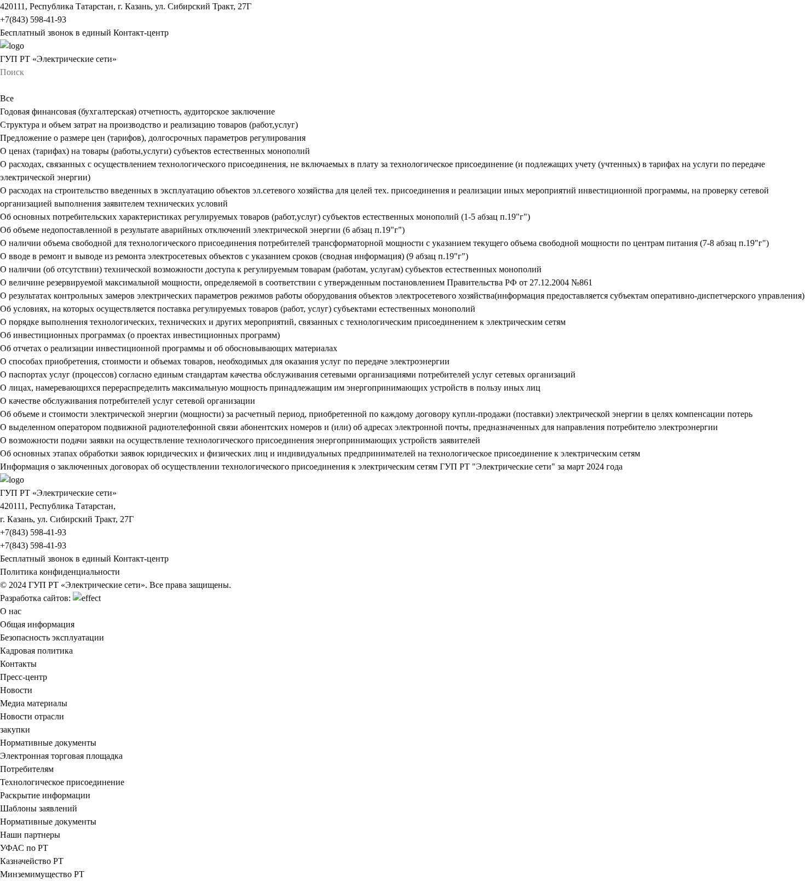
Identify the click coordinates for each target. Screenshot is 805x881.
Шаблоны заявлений (38, 808)
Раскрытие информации (45, 795)
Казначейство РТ (32, 861)
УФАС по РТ (24, 848)
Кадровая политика (36, 650)
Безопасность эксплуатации (52, 637)
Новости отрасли (32, 716)
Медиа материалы (33, 703)
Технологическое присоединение (62, 782)
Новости (16, 690)
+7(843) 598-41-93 (33, 19)
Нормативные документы (48, 742)
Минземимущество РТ (42, 874)
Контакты (18, 663)
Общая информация (37, 624)
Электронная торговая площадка (61, 755)
